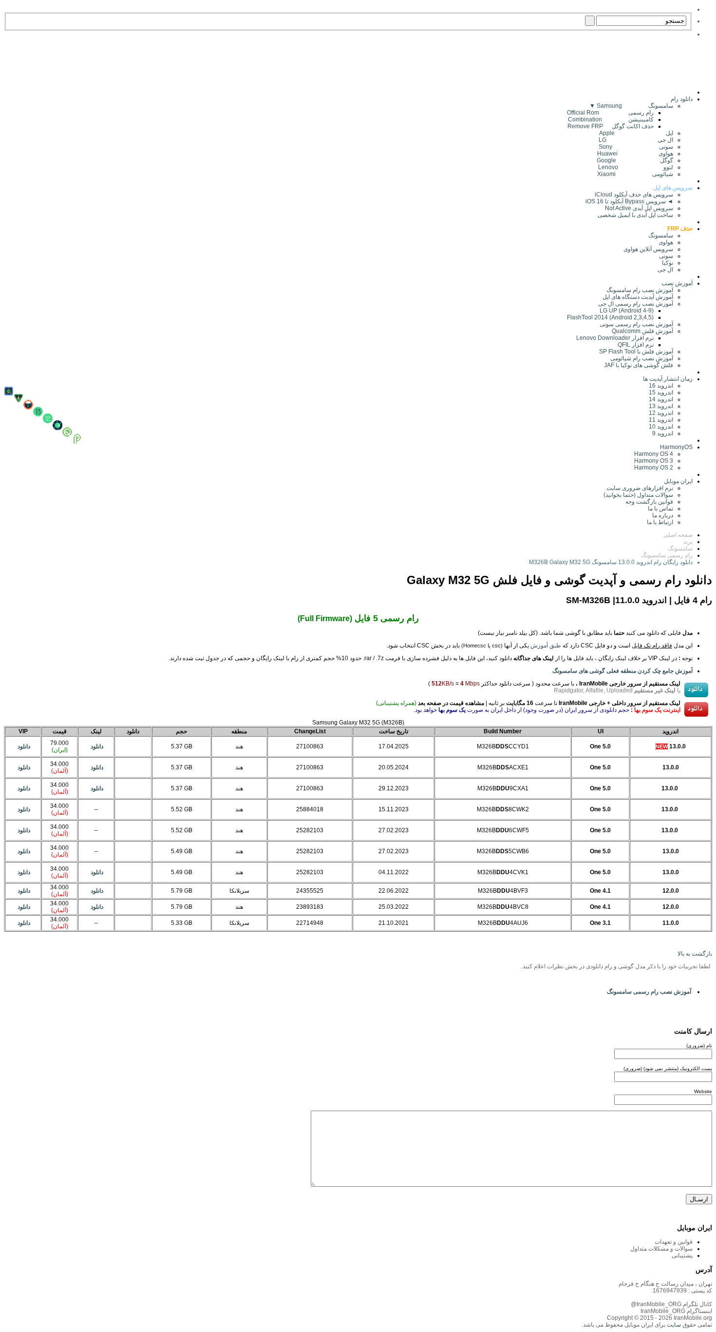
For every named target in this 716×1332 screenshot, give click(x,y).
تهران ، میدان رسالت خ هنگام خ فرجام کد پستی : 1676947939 (665, 1287)
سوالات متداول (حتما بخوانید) (638, 494)
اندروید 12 (659, 413)
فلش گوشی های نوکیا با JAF (638, 365)
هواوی (666, 242)
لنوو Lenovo (635, 167)
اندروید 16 (661, 385)
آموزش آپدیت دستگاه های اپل (638, 297)
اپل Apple (636, 133)
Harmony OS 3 (653, 460)
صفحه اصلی (678, 534)
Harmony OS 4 (653, 454)
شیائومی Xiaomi (635, 174)
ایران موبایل (678, 481)
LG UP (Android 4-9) (627, 310)
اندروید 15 (661, 392)
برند (688, 541)
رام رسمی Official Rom (610, 112)
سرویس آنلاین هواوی (648, 249)
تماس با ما (660, 508)
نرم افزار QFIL (636, 344)
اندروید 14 (661, 399)
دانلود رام (682, 99)
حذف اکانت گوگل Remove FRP (610, 126)
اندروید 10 (661, 426)
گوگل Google (635, 160)
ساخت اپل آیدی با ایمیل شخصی (635, 215)
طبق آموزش (545, 645)
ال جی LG (636, 140)
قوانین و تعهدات (674, 1241)
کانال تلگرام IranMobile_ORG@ (671, 1304)
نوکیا (667, 262)
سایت (673, 1324)
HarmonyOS (676, 447)
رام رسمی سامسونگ (667, 555)
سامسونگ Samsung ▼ (631, 105)
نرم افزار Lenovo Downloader (615, 337)
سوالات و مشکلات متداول (661, 1248)
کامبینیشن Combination (611, 119)
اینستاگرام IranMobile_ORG (676, 1311)
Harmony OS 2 (653, 467)
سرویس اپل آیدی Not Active (639, 208)
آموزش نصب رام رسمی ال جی (635, 303)
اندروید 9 (662, 433)
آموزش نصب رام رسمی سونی (636, 324)
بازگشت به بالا (695, 953)
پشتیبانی (682, 1255)
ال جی (665, 269)
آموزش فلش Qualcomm (642, 331)
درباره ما (662, 515)
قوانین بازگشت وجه (649, 501)
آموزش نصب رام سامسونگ (639, 290)
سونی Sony (636, 146)
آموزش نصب (677, 283)
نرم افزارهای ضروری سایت (639, 488)
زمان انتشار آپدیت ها (668, 378)
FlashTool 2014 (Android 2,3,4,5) (610, 317)
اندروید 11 (658, 419)
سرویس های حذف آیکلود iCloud (634, 194)
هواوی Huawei (635, 153)
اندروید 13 (661, 406)
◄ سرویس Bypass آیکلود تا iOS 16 (629, 201)
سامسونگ (660, 235)
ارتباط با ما (660, 522)
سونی (666, 256)
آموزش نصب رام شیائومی (641, 358)
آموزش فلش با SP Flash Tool (636, 351)
